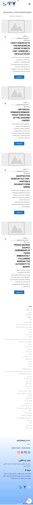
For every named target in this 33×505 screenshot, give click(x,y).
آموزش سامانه (28, 322)
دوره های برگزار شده (27, 369)
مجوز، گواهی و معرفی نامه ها (24, 408)
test (30, 320)
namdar (25, 36)
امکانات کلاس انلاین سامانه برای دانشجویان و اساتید (18, 339)
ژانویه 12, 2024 (26, 242)
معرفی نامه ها (28, 413)
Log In (30, 312)
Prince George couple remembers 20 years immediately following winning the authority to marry (22, 256)
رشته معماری (28, 383)
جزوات (30, 354)
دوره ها (30, 364)
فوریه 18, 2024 (27, 107)
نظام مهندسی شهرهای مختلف (24, 418)
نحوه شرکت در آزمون (26, 415)
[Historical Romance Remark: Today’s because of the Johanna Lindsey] (16, 93)
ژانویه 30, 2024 (26, 173)
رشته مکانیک (28, 386)
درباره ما (30, 361)
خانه (23, 16)
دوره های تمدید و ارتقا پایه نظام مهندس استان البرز (18, 371)
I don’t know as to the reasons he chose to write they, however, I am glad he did (20, 49)
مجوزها (30, 410)
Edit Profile (29, 310)
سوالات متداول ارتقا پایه (25, 391)
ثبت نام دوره (28, 351)
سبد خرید (29, 388)
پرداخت (30, 344)
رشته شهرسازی (28, 378)
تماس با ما (29, 349)
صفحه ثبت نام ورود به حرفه (24, 393)
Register (29, 317)
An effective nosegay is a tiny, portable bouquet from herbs (20, 182)
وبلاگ (30, 423)
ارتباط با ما (29, 329)
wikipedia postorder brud (22, 38)
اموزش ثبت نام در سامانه (25, 342)
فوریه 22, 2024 (27, 40)
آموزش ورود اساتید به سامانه (24, 324)
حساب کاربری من (27, 356)
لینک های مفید (28, 403)
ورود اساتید (29, 425)
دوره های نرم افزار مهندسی (25, 374)
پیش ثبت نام (28, 347)
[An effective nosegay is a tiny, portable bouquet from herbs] (16, 159)
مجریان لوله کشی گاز (26, 405)
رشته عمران (29, 381)
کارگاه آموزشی (28, 398)
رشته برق (29, 376)
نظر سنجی (29, 420)
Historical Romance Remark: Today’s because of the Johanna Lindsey (20, 115)
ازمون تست (29, 334)
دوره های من (28, 359)
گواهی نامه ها (28, 401)
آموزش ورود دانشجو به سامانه (24, 327)
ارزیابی (30, 332)
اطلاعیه (30, 337)
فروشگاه (29, 396)
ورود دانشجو (28, 428)
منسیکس (19, 504)
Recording (29, 315)
